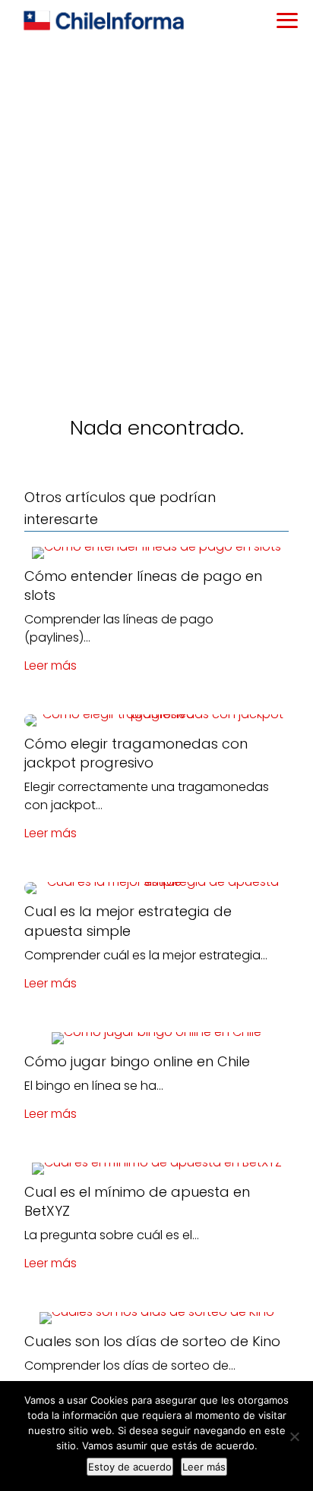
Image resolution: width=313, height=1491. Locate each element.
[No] (294, 1436)
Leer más (50, 665)
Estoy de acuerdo (130, 1467)
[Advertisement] (156, 206)
